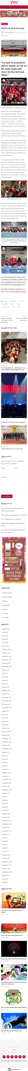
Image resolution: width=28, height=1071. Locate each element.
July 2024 (5, 714)
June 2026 (5, 636)
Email (16, 468)
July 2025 (4, 673)
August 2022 (5, 793)
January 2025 (6, 694)
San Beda (18, 304)
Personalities (5, 605)
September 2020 (7, 872)
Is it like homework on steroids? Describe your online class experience (13, 983)
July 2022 (5, 797)
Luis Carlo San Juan (10, 32)
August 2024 (5, 711)
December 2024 (6, 697)
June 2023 (5, 759)
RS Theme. (24, 1061)
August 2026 (5, 629)
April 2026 (5, 643)
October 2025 (6, 663)
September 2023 (7, 749)
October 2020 (6, 868)
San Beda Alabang (6, 306)
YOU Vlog (4, 24)
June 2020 (5, 882)
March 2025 (5, 687)
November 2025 (6, 660)
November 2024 (6, 701)
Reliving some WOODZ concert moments (13, 422)
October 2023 (6, 745)
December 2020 (6, 862)
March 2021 (5, 851)
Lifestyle (4, 601)
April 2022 (5, 807)
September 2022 (7, 790)
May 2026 (5, 639)
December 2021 (6, 821)
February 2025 (6, 690)
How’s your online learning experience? (12, 935)
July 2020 (5, 879)
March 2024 (5, 728)
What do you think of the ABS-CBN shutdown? (14, 958)
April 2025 (5, 684)
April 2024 (5, 725)
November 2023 (6, 742)
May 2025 (5, 680)
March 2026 (5, 646)
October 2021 (6, 827)
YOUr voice (5, 617)
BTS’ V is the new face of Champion (11, 519)
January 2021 (6, 858)
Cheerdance (21, 301)
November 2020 (7, 865)
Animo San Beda (12, 301)
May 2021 (5, 844)
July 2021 (4, 838)
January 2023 (6, 776)
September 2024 (7, 708)
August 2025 (5, 670)
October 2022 (6, 786)
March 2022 (5, 810)
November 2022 (6, 783)
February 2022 (6, 814)
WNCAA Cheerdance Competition (12, 289)
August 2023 (5, 752)
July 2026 (5, 632)
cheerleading (5, 304)
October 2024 (6, 704)
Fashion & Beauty (7, 597)
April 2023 (5, 766)
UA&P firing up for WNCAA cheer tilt (12, 449)
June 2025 (5, 677)
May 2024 (5, 721)
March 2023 (5, 769)
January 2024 (6, 735)
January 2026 (6, 653)
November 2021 (6, 824)
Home (14, 1049)
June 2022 (5, 800)
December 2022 (6, 779)
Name (3, 468)
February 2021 (6, 855)
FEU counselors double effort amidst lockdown (14, 1007)
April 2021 (5, 848)
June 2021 (5, 841)
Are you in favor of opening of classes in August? (12, 911)
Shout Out (5, 609)
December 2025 (6, 656)
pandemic (12, 304)
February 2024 (6, 732)
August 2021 (5, 834)
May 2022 (5, 803)
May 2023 (5, 762)
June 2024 (5, 718)
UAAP (13, 306)
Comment (4, 477)
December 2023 (6, 738)
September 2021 (7, 831)
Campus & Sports (7, 593)
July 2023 (4, 755)
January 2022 (6, 817)
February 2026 (6, 649)
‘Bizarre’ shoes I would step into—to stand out (13, 515)
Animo (6, 301)
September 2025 (7, 666)
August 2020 (5, 875)
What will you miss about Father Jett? (11, 1030)
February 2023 (6, 773)
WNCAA (18, 306)
